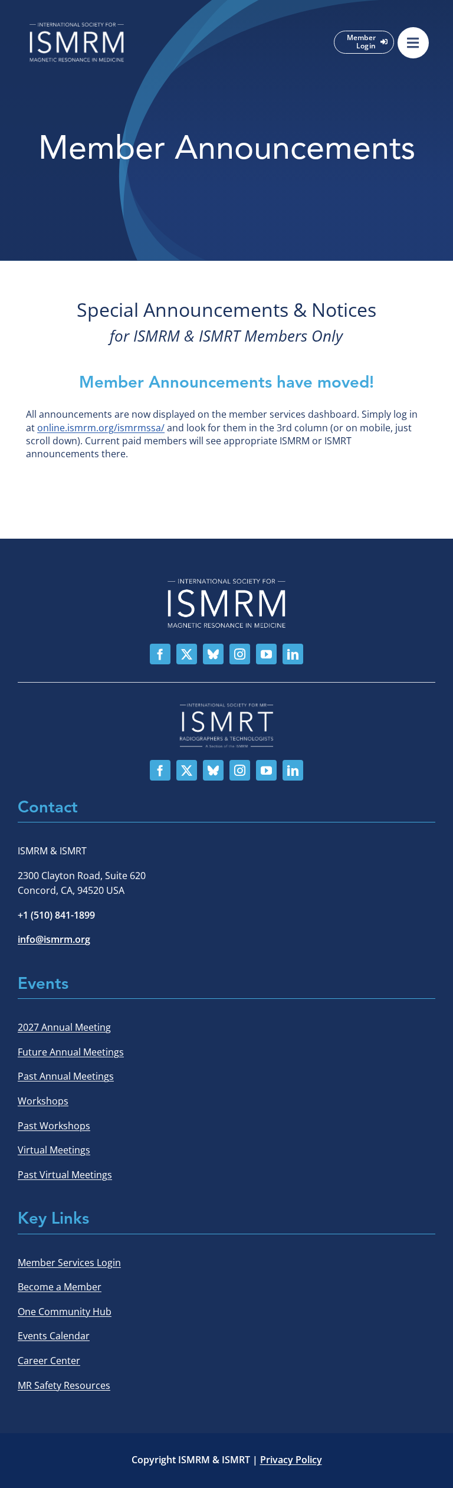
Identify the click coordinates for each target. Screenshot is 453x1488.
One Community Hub (64, 1311)
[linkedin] (293, 654)
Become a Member (59, 1286)
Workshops (43, 1100)
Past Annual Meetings (66, 1076)
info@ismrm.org (54, 939)
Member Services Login (69, 1262)
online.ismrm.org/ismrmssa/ (101, 427)
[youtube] (266, 654)
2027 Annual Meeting (64, 1027)
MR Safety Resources (64, 1385)
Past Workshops (54, 1125)
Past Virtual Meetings (65, 1174)
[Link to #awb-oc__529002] (413, 42)
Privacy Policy (291, 1459)
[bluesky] (213, 654)
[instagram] (239, 654)
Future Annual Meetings (71, 1051)
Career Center (49, 1360)
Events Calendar (54, 1335)
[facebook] (160, 654)
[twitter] (186, 654)
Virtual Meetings (54, 1149)
